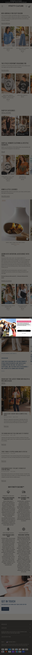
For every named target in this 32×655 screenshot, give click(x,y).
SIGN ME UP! (24, 330)
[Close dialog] (31, 319)
